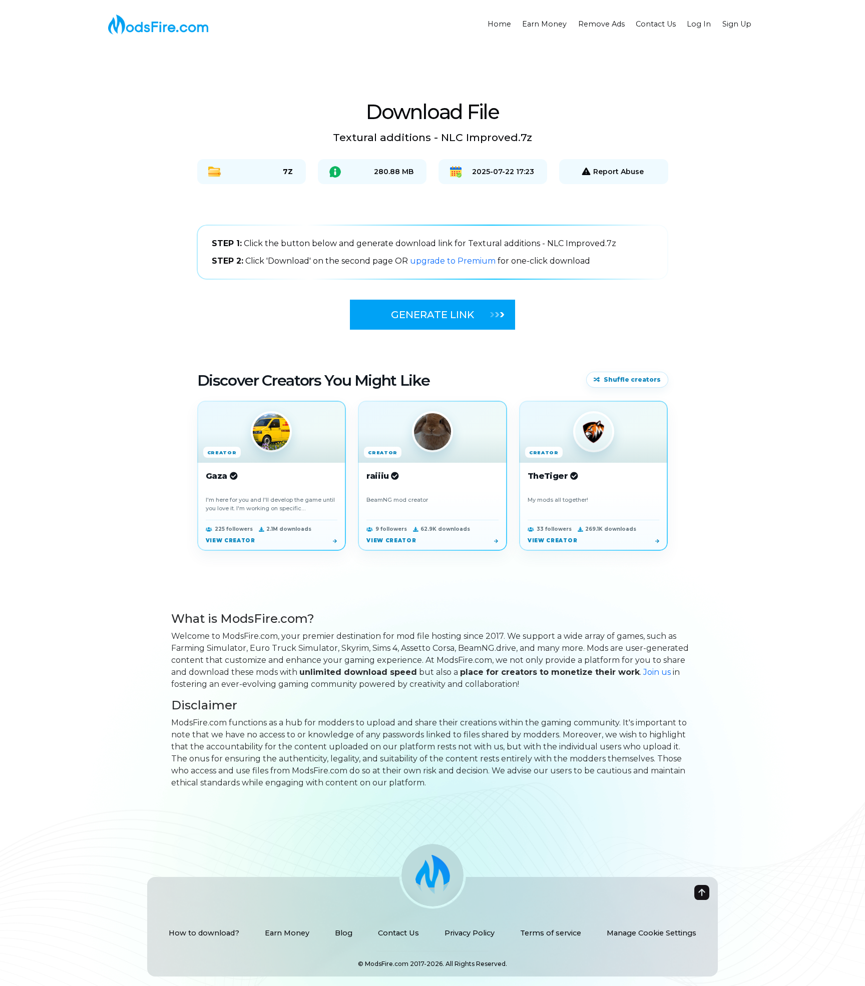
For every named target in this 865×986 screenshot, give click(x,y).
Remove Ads (601, 24)
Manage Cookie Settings (651, 932)
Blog (343, 932)
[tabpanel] (432, 252)
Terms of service (550, 932)
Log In (699, 24)
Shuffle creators (632, 379)
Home (499, 24)
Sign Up (736, 24)
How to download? (204, 932)
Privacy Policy (470, 932)
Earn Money (544, 24)
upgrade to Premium (454, 261)
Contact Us (656, 24)
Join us (657, 672)
